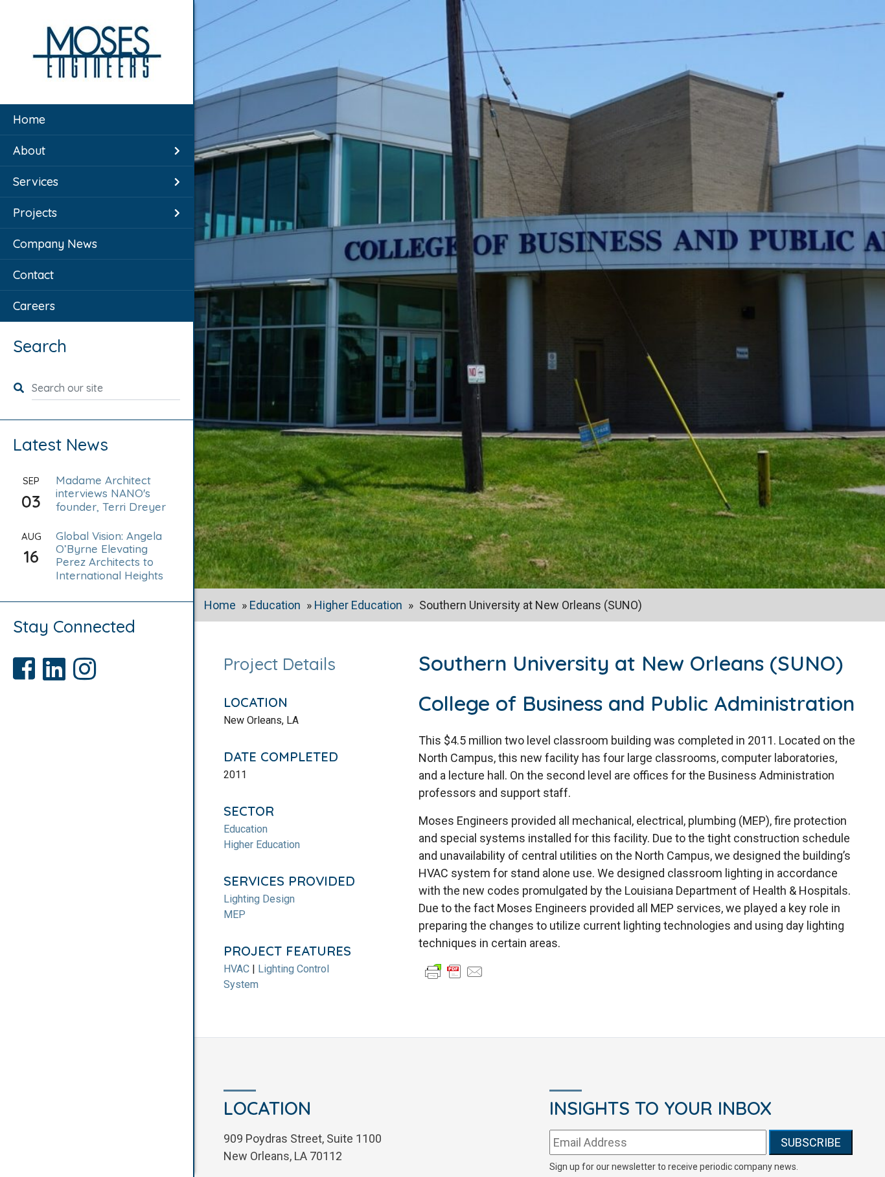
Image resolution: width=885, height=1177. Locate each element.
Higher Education (358, 605)
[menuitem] (96, 119)
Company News (55, 243)
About (29, 150)
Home (29, 119)
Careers (34, 305)
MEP (235, 914)
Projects (35, 212)
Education (275, 605)
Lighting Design (259, 899)
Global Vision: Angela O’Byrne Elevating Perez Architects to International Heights (109, 555)
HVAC (236, 969)
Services (35, 181)
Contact (33, 274)
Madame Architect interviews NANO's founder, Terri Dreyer (111, 493)
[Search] (22, 388)
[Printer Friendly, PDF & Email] (454, 971)
